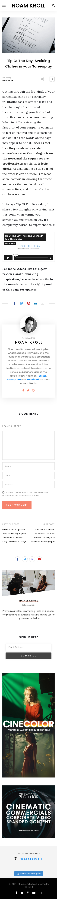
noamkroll (31, 859)
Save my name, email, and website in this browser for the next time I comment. (25, 494)
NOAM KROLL (28, 5)
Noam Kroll (10, 80)
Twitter (41, 375)
